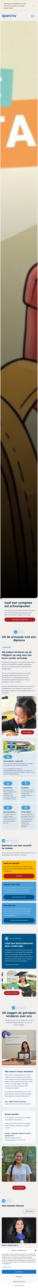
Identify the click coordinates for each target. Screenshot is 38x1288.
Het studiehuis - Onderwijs (13, 761)
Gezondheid (7, 788)
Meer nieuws (29, 1211)
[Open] (32, 16)
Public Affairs (26, 812)
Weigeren (19, 1276)
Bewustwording (9, 812)
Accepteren (19, 1272)
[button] (35, 1250)
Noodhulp (25, 788)
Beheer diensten (7, 1267)
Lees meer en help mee (20, 619)
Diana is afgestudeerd (10, 1245)
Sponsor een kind (11, 993)
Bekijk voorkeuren (19, 1281)
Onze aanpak (27, 732)
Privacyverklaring (19, 1285)
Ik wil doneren (19, 1188)
